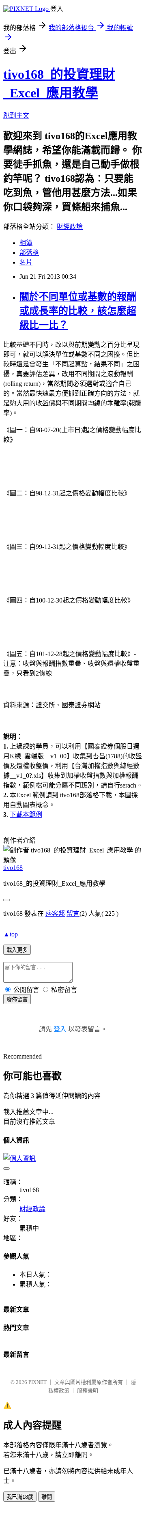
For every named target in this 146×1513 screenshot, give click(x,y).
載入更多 (17, 950)
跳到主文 (16, 115)
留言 (73, 913)
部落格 (29, 252)
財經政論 (70, 226)
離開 (46, 1497)
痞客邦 (55, 913)
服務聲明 (87, 1391)
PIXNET (37, 1382)
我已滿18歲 (19, 1497)
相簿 (25, 242)
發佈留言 (17, 999)
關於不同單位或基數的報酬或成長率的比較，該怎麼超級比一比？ (77, 310)
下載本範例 (26, 814)
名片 (25, 262)
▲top (10, 934)
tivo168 (13, 867)
